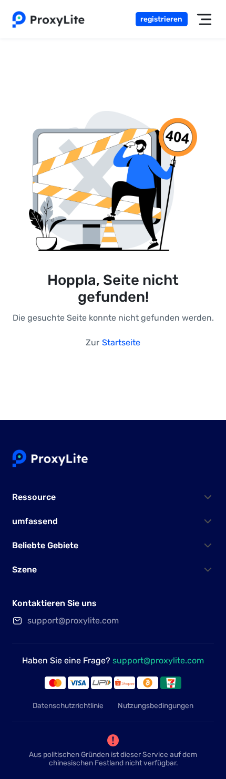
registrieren (161, 19)
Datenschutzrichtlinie (68, 705)
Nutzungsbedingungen (155, 705)
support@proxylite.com (158, 660)
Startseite (121, 342)
